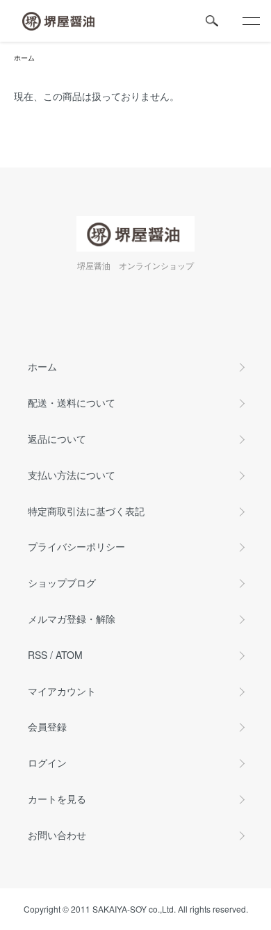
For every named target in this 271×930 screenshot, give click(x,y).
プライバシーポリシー (76, 546)
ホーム (24, 58)
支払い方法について (71, 475)
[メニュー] (250, 21)
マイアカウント (62, 691)
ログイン (47, 762)
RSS (37, 655)
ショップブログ (62, 582)
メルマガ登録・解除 (71, 619)
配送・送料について (71, 402)
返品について (57, 439)
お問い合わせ (57, 835)
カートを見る (57, 799)
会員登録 (47, 726)
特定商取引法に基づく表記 (86, 511)
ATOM (69, 655)
